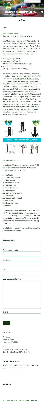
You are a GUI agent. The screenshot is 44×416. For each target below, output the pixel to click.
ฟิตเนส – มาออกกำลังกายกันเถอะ (17, 36)
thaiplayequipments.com (23, 12)
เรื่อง (4, 270)
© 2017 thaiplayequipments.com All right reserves (20, 400)
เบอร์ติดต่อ (6, 260)
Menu (23, 20)
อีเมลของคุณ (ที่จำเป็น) (10, 250)
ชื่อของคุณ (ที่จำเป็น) (10, 240)
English (28, 1)
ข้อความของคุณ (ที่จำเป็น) (12, 279)
